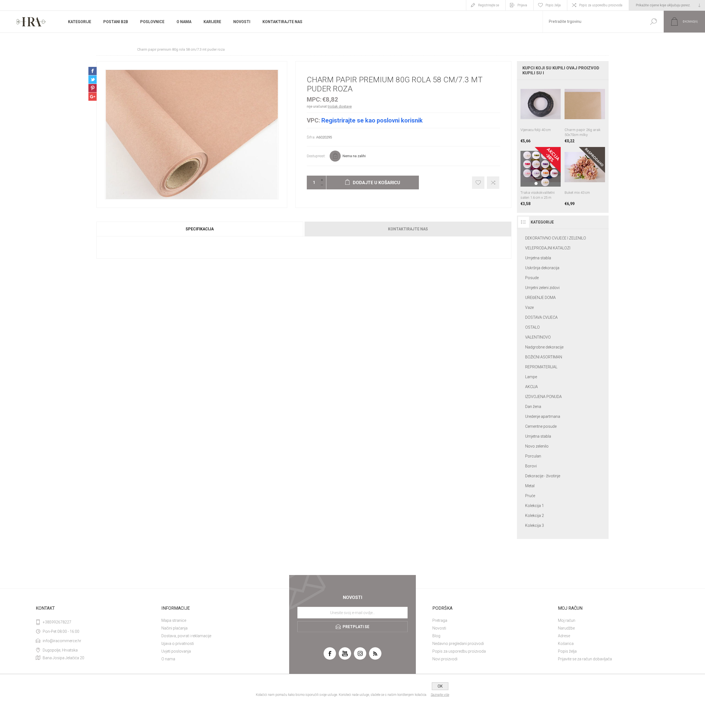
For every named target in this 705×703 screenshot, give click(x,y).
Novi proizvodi (444, 659)
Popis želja (567, 651)
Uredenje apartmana (542, 416)
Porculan (533, 456)
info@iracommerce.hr (62, 641)
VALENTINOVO (538, 337)
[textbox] (593, 21)
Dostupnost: (316, 156)
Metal (530, 486)
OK (440, 686)
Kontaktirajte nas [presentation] (408, 229)
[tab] (200, 229)
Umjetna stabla (538, 258)
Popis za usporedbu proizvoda (600, 5)
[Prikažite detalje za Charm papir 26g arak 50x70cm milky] (585, 113)
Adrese (564, 636)
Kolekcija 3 (534, 525)
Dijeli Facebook (92, 71)
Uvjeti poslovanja (176, 651)
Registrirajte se (488, 5)
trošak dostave (340, 106)
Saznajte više (440, 695)
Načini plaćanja (174, 628)
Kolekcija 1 (534, 505)
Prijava (522, 5)
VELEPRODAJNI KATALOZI (547, 248)
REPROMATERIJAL (541, 367)
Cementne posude (541, 426)
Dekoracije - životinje (542, 476)
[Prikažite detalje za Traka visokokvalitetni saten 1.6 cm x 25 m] (540, 176)
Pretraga (439, 620)
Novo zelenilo (537, 446)
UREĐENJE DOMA (540, 297)
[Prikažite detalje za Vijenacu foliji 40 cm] (540, 113)
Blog (436, 636)
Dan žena (533, 406)
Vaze (529, 307)
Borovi (531, 466)
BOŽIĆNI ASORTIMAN (543, 357)
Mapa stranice (173, 620)
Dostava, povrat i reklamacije (186, 636)
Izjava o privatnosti (177, 643)
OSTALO (532, 327)
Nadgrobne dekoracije (544, 347)
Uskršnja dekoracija (542, 268)
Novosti (439, 628)
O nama (168, 659)
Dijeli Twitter (92, 79)
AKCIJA (531, 387)
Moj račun (566, 620)
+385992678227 (57, 622)
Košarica (566, 643)
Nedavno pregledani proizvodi (458, 643)
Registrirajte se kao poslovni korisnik (372, 120)
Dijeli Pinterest (92, 88)
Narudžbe (566, 628)
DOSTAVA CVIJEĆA (541, 317)
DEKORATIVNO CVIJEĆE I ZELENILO (555, 238)
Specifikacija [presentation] (200, 229)
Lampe (531, 377)
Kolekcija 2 (534, 515)
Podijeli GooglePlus (92, 96)
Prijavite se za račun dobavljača (585, 659)
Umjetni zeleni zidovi (542, 287)
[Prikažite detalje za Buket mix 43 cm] (585, 176)
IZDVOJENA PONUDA (543, 396)
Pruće (530, 496)
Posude (532, 278)
